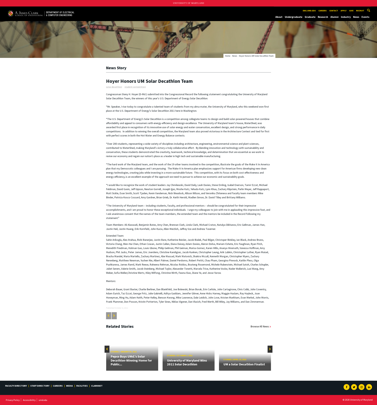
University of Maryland (188, 3)
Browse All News (259, 326)
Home (227, 56)
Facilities (82, 385)
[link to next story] (114, 315)
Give (351, 10)
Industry (346, 17)
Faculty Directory (16, 385)
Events (365, 17)
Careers (322, 10)
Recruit (360, 10)
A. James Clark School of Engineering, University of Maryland (40, 9)
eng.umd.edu (309, 10)
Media (69, 385)
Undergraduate (293, 17)
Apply (344, 10)
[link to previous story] (108, 315)
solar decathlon (114, 86)
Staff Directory (39, 385)
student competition (135, 86)
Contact (333, 10)
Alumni (334, 17)
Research (323, 17)
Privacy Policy (13, 400)
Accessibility (29, 400)
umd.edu (43, 400)
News (356, 17)
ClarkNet (96, 385)
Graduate (310, 17)
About (278, 17)
